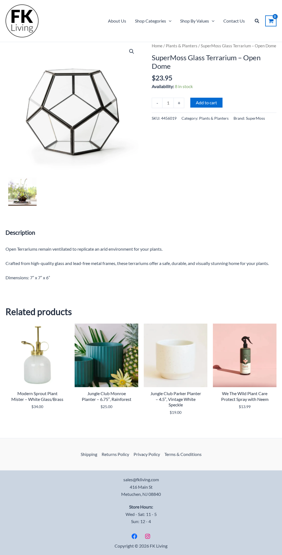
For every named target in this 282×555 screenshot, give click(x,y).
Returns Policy (115, 454)
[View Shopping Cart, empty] (270, 20)
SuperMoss (255, 118)
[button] (169, 21)
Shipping (89, 454)
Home (157, 45)
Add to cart (206, 102)
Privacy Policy (147, 454)
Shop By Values (194, 20)
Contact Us (234, 20)
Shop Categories (150, 20)
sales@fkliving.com (141, 479)
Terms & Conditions (183, 454)
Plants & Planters (181, 45)
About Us (117, 20)
